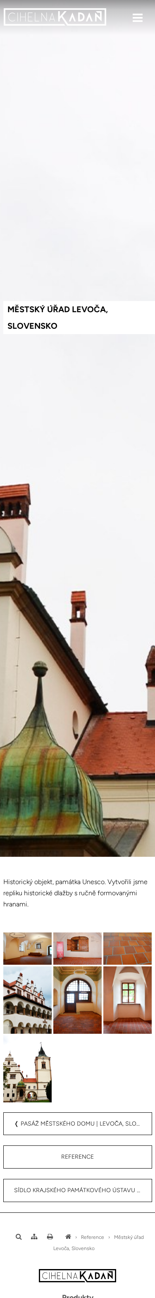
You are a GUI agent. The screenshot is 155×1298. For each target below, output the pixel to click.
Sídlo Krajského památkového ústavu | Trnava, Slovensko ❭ (83, 1190)
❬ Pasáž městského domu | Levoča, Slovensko (83, 1123)
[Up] (142, 1292)
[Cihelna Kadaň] (68, 1237)
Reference (77, 1156)
